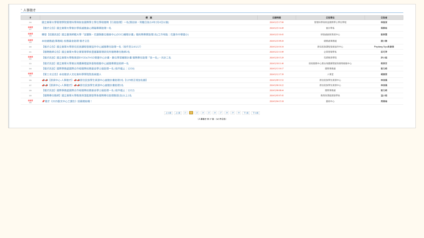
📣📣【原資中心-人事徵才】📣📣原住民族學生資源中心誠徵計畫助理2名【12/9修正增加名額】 (95, 80)
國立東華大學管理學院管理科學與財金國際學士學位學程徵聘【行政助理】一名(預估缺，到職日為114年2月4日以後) (105, 22)
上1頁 (177, 113)
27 (221, 113)
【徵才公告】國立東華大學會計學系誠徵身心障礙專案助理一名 (76, 28)
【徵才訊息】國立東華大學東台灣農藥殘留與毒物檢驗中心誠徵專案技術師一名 (85, 63)
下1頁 (246, 113)
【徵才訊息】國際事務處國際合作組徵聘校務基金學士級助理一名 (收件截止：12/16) (88, 68)
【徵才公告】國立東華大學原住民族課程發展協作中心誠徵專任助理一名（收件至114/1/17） (92, 46)
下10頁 (256, 113)
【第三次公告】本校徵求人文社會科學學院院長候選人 (71, 74)
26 (215, 113)
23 (197, 113)
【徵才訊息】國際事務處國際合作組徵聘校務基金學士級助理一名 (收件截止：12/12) (88, 90)
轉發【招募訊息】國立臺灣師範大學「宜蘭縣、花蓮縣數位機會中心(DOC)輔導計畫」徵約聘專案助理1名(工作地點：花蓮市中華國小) (115, 34)
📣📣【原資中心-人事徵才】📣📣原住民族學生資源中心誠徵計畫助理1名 (83, 85)
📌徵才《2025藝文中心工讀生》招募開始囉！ (67, 101)
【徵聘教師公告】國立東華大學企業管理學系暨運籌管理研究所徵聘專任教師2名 (86, 51)
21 (185, 113)
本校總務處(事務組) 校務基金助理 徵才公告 (65, 41)
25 (209, 113)
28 (227, 113)
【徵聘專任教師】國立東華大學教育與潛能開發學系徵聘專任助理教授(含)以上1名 (87, 95)
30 (239, 113)
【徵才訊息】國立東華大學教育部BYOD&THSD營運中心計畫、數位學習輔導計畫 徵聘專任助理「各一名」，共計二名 (106, 57)
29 (233, 113)
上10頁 (168, 113)
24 (203, 113)
